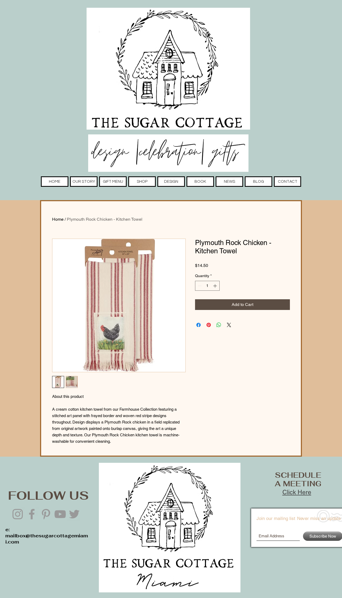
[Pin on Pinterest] (208, 325)
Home (58, 219)
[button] (84, 181)
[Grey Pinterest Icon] (46, 514)
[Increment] (215, 285)
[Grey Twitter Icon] (74, 514)
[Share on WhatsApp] (219, 325)
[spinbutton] (207, 285)
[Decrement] (199, 285)
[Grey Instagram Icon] (18, 514)
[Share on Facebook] (198, 325)
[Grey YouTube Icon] (60, 514)
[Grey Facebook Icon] (32, 514)
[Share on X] (229, 325)
